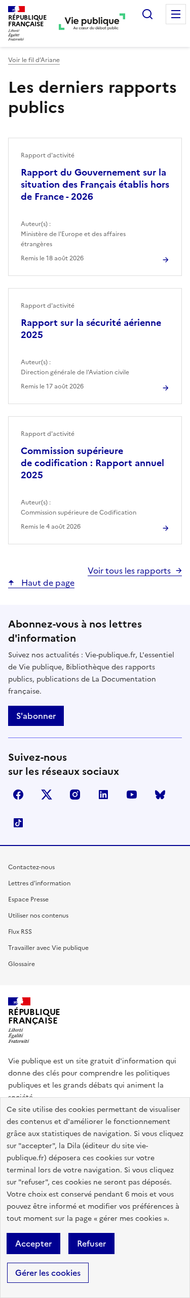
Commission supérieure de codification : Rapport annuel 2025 (92, 463)
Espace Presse (28, 899)
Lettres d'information (39, 883)
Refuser (91, 1243)
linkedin (103, 794)
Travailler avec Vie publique (48, 947)
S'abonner (36, 716)
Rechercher (147, 14)
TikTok (18, 823)
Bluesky (160, 794)
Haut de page (46, 583)
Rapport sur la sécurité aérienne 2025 (91, 329)
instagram (75, 794)
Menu (176, 14)
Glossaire (21, 964)
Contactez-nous (31, 867)
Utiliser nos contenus (38, 915)
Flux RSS (20, 931)
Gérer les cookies (48, 1273)
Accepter (33, 1243)
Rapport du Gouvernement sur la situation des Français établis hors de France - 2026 (95, 184)
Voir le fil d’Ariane (34, 60)
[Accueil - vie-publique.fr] (92, 23)
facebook (18, 794)
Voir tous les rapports (129, 571)
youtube (132, 794)
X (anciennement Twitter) (46, 794)
